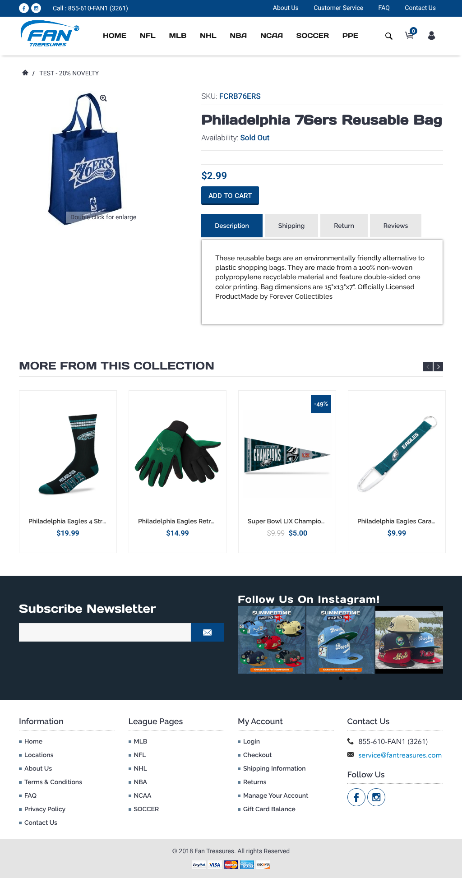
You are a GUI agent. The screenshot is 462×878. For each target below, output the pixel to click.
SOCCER (312, 36)
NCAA (271, 36)
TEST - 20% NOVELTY (69, 73)
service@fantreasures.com (400, 755)
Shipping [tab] (291, 226)
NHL (208, 36)
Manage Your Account (275, 795)
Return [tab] (344, 226)
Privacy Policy (44, 809)
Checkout (257, 755)
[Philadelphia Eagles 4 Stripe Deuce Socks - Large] (68, 454)
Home (114, 36)
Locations (38, 755)
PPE (350, 36)
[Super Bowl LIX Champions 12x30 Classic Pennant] (287, 454)
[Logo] (50, 33)
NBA (238, 36)
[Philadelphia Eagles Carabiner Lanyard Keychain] (397, 454)
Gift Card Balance (269, 809)
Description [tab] (232, 226)
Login (251, 741)
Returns (254, 782)
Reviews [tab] (395, 226)
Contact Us (420, 8)
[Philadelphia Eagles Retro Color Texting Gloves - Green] (178, 454)
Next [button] (438, 366)
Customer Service (338, 8)
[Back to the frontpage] (25, 73)
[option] (68, 471)
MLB (177, 36)
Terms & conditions (53, 782)
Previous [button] (428, 366)
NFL (148, 36)
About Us (286, 8)
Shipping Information (274, 768)
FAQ (384, 8)
